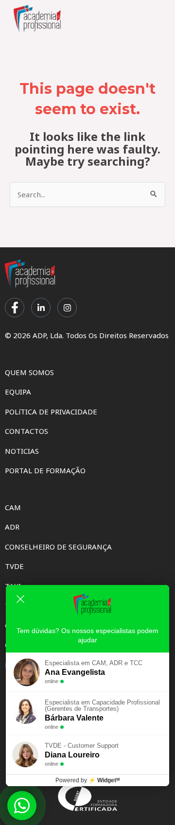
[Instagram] (67, 307)
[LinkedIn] (41, 307)
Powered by (87, 780)
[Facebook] (14, 307)
